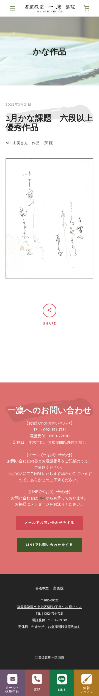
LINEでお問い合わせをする (49, 545)
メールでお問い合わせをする (49, 522)
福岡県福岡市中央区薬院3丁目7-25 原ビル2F (49, 607)
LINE (42, 498)
